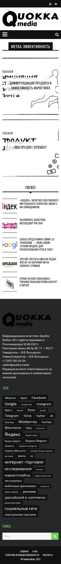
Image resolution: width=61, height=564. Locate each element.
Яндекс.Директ (13, 441)
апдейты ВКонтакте (15, 450)
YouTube (47, 421)
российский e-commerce (25, 497)
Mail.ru (8, 410)
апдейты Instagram (28, 446)
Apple (23, 397)
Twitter (40, 415)
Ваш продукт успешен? (30, 147)
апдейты (9, 445)
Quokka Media (29, 559)
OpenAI (20, 410)
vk (51, 415)
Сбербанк (40, 428)
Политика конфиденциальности (22, 555)
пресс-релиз (11, 491)
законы (22, 455)
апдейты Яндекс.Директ (41, 451)
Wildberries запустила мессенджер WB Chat (33, 221)
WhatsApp (9, 422)
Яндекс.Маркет (36, 440)
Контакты (48, 555)
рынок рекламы (12, 502)
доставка (9, 456)
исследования (18, 468)
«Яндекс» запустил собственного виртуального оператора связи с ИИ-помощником (39, 203)
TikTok (27, 415)
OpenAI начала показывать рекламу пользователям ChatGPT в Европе (38, 282)
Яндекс (13, 434)
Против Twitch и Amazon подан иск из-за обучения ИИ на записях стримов (38, 262)
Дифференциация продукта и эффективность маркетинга (30, 85)
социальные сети (21, 508)
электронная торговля (20, 514)
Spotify (43, 410)
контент (39, 469)
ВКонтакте (13, 427)
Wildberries (28, 422)
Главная (24, 551)
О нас (35, 551)
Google (11, 403)
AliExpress (10, 397)
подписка (44, 486)
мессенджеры (13, 480)
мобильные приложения (20, 485)
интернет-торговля (24, 461)
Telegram (12, 415)
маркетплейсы (17, 475)
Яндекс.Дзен (31, 435)
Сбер (29, 427)
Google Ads (26, 404)
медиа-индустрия (43, 476)
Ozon (31, 410)
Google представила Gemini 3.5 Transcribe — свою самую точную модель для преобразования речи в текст (37, 244)
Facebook (39, 397)
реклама (29, 491)
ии (31, 455)
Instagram (43, 404)
